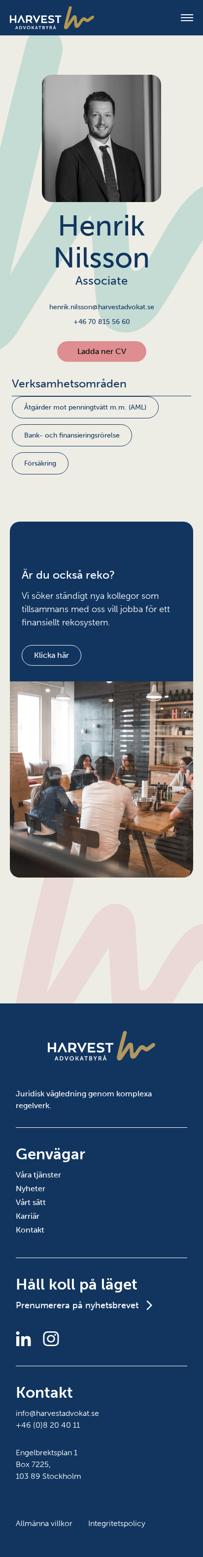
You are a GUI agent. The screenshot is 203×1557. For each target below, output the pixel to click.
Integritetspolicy (116, 1523)
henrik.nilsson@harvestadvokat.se (101, 307)
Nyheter (30, 1188)
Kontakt (30, 1229)
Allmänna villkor (44, 1523)
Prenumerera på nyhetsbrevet (77, 1305)
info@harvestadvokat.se (57, 1413)
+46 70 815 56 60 (101, 322)
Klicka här (51, 655)
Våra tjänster (38, 1174)
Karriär (27, 1216)
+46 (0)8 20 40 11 (48, 1425)
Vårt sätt (31, 1202)
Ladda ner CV (101, 351)
